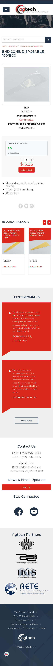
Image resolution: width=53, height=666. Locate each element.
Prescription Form (24, 620)
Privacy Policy (14, 628)
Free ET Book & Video (24, 616)
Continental (26, 119)
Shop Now (13, 46)
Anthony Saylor (24, 397)
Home (4, 46)
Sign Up (26, 487)
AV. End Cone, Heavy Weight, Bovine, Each (37, 232)
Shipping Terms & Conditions (24, 624)
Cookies (30, 628)
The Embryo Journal (24, 612)
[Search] (48, 40)
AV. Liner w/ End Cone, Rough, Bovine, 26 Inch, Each (12, 234)
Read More (26, 420)
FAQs (42, 628)
